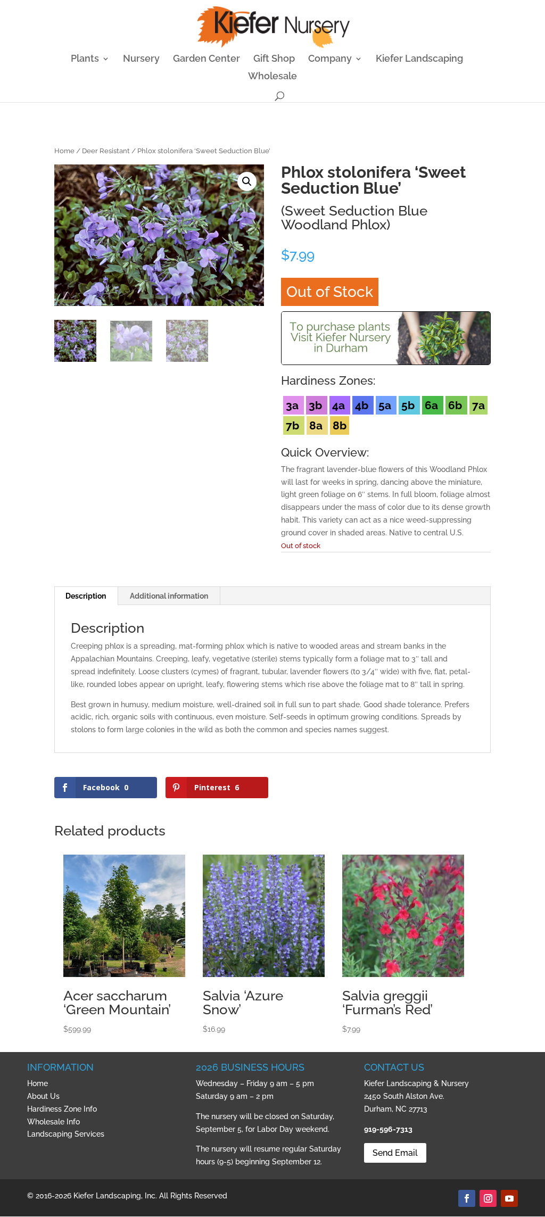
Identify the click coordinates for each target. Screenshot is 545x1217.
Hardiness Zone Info (62, 1109)
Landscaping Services (65, 1134)
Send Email (395, 1153)
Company (330, 59)
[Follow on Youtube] (509, 1198)
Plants (85, 59)
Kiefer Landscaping (419, 59)
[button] (247, 181)
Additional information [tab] (169, 596)
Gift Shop (274, 59)
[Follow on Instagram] (488, 1198)
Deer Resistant (106, 151)
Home (64, 151)
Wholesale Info (53, 1121)
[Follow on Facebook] (466, 1198)
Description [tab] (85, 596)
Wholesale (272, 76)
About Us (43, 1096)
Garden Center (206, 59)
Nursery (141, 59)
